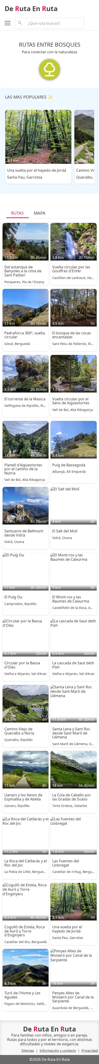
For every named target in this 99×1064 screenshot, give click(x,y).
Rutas (17, 213)
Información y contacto (58, 1050)
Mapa (39, 213)
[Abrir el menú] (10, 23)
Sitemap (27, 1050)
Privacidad (90, 1050)
